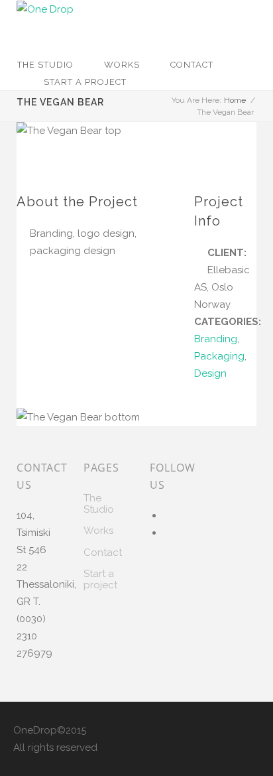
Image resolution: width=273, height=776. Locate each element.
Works (122, 64)
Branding (215, 339)
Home (235, 100)
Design (210, 373)
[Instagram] (167, 533)
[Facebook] (167, 515)
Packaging (219, 356)
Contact (191, 64)
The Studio (45, 64)
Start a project (85, 82)
